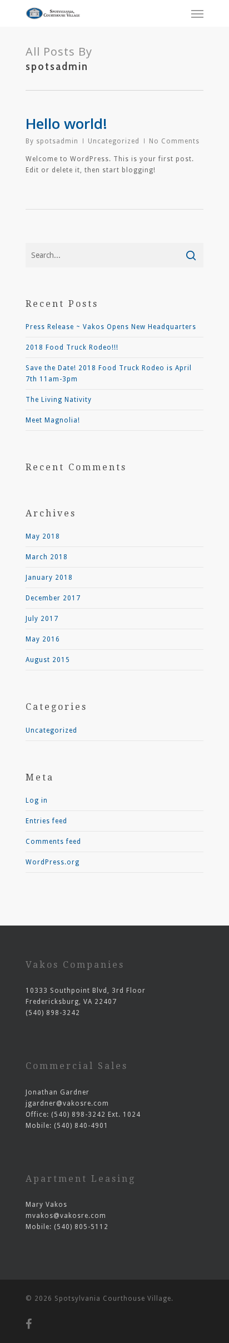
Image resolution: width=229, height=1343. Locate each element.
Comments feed (53, 841)
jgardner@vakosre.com (67, 1103)
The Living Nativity (59, 400)
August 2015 (48, 660)
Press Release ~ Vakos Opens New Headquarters (111, 327)
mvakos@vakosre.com (66, 1216)
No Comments (174, 141)
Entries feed (46, 821)
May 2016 (43, 639)
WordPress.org (52, 862)
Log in (37, 800)
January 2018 (49, 577)
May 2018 (43, 536)
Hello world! (66, 123)
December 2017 (53, 598)
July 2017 (42, 619)
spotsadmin (57, 141)
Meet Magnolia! (53, 420)
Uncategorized (114, 141)
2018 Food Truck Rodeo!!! (72, 347)
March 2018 (47, 557)
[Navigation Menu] (197, 13)
